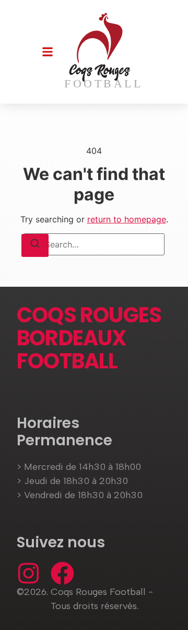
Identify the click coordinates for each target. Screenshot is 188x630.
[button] (47, 51)
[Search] (35, 245)
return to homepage (126, 219)
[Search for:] (94, 244)
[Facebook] (62, 573)
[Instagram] (28, 573)
